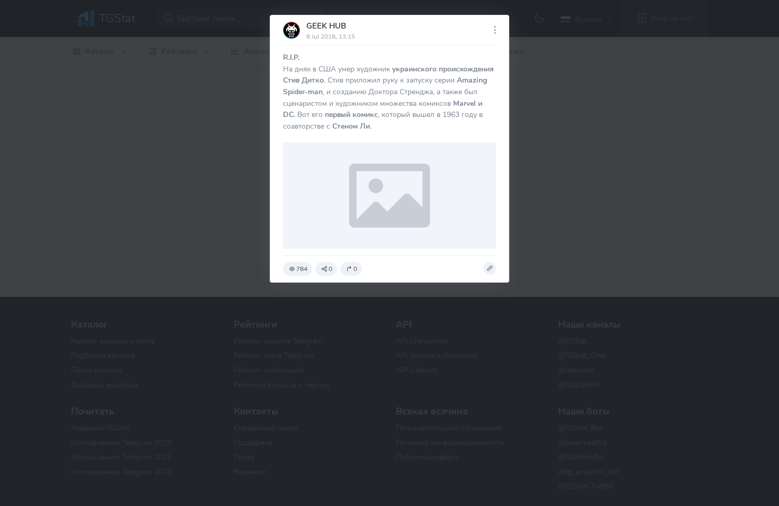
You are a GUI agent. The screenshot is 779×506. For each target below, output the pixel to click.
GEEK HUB (326, 26)
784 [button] (301, 269)
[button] (489, 268)
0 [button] (330, 269)
